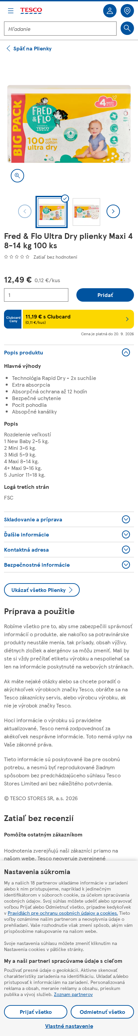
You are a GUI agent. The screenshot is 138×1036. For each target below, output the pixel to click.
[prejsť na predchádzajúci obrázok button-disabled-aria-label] (24, 211)
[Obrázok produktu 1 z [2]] (69, 124)
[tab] (52, 212)
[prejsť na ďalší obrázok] (113, 211)
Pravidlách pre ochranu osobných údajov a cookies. (63, 912)
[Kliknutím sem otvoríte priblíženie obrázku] (17, 175)
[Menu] (10, 10)
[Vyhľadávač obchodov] (127, 10)
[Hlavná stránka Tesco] (31, 11)
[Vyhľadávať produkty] (127, 28)
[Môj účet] (110, 10)
